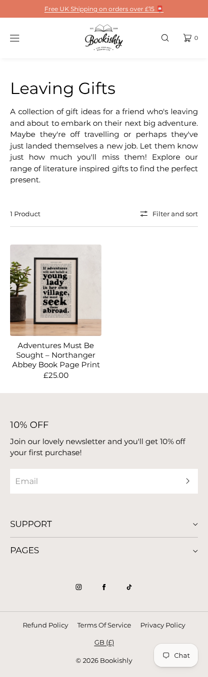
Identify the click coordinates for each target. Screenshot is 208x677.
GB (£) (104, 642)
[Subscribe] (185, 481)
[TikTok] (129, 587)
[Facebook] (104, 587)
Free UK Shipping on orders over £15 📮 (104, 9)
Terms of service (104, 625)
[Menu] (22, 38)
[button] (165, 38)
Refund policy (45, 625)
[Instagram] (79, 587)
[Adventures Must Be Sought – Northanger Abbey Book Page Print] (55, 290)
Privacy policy (162, 625)
